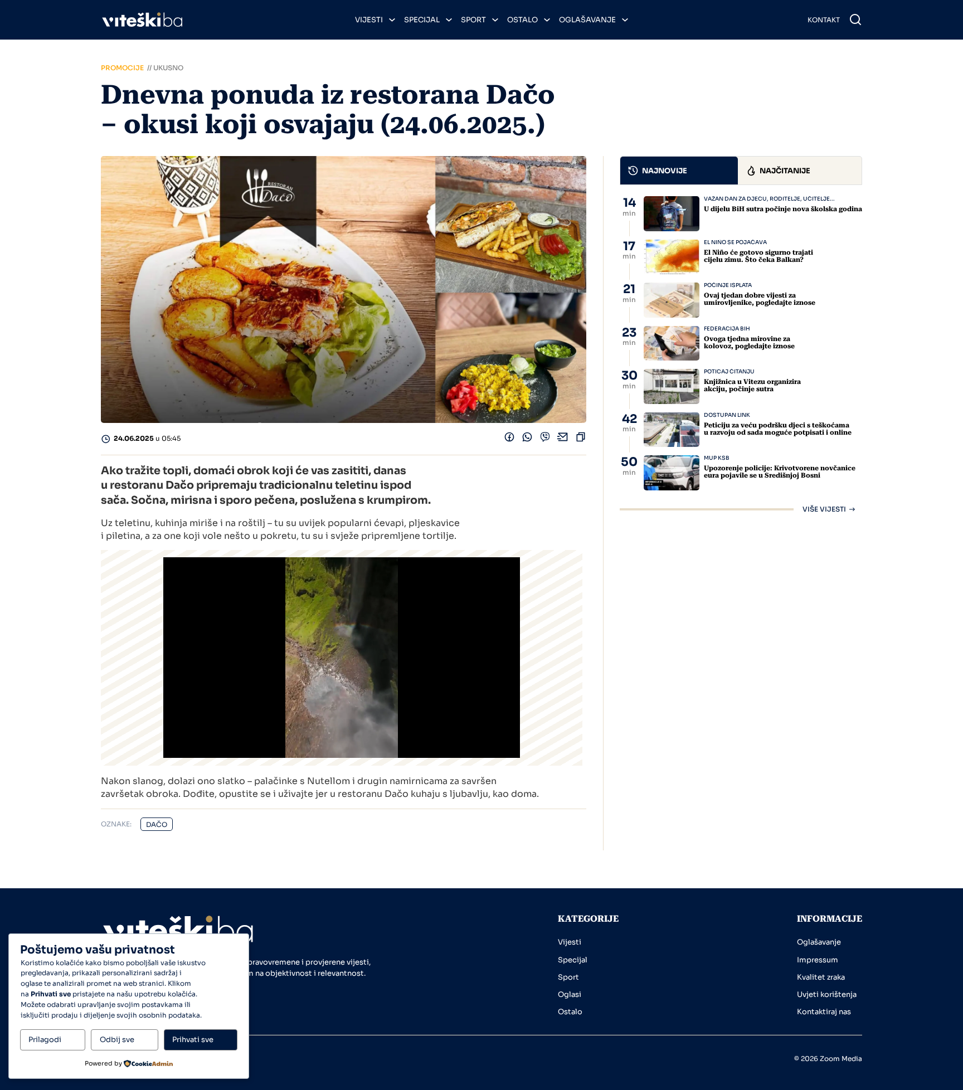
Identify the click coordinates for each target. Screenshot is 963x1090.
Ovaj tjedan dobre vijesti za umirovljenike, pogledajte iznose (759, 298)
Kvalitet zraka (821, 977)
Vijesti (369, 20)
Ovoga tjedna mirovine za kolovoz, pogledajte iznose (749, 342)
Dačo (156, 824)
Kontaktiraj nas (824, 1011)
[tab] (679, 170)
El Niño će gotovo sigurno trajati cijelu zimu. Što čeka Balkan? (758, 256)
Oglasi (569, 994)
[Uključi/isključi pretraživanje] (855, 19)
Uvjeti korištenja (827, 994)
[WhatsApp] (527, 439)
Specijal (422, 20)
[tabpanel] (741, 354)
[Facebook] (509, 439)
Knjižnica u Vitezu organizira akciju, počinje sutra (752, 385)
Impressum (817, 960)
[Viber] (545, 439)
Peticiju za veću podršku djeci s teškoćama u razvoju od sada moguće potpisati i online (778, 428)
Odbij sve (117, 1039)
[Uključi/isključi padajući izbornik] (392, 19)
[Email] (562, 439)
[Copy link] (580, 439)
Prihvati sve (192, 1039)
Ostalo (522, 20)
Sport (473, 20)
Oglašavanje (587, 20)
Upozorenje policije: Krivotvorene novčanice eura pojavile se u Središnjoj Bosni (779, 471)
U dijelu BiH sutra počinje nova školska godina (783, 209)
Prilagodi (44, 1039)
